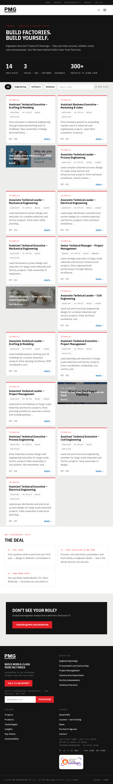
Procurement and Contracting (73, 666)
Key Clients (10, 734)
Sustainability (12, 739)
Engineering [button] (20, 86)
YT (60, 750)
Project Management (69, 670)
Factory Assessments (69, 680)
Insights (9, 729)
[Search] (98, 9)
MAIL (77, 750)
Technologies (11, 724)
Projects (9, 714)
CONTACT (88, 2)
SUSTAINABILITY (72, 2)
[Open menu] (105, 9)
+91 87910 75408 (90, 745)
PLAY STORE (89, 750)
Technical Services (68, 685)
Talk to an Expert (18, 683)
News (61, 724)
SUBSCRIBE (44, 699)
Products (9, 719)
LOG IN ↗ (99, 2)
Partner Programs (68, 729)
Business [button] (50, 86)
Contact (63, 734)
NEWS (48, 2)
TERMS (105, 780)
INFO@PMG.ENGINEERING (69, 745)
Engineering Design (68, 661)
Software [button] (36, 86)
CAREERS (57, 2)
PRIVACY (97, 780)
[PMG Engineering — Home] (10, 9)
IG (71, 750)
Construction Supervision (71, 675)
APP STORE (100, 750)
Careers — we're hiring (70, 719)
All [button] (8, 86)
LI (64, 750)
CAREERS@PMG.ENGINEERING (32, 624)
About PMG (64, 714)
